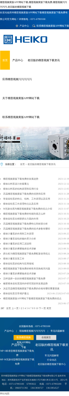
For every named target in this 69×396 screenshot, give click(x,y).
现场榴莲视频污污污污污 (32, 331)
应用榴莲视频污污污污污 (17, 79)
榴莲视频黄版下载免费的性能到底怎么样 (24, 214)
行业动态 (51, 360)
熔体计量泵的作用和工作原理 (18, 233)
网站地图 (4, 393)
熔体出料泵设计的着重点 (16, 184)
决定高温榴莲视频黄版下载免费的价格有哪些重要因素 (31, 288)
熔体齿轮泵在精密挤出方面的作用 (20, 219)
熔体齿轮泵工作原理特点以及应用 (20, 204)
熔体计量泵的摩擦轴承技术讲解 (19, 248)
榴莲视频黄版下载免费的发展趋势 (20, 179)
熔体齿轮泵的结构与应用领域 (18, 263)
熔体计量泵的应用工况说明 (17, 243)
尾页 (49, 308)
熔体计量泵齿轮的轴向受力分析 (19, 238)
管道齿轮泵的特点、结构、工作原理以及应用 (26, 199)
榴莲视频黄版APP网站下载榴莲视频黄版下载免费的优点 (32, 298)
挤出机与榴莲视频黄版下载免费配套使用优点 (26, 253)
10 (37, 308)
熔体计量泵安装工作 (13, 258)
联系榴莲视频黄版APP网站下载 (53, 26)
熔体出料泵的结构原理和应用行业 (20, 189)
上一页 (15, 308)
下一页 (42, 308)
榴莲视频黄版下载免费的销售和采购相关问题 (26, 268)
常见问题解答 (58, 331)
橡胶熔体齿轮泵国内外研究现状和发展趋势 (25, 283)
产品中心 (24, 26)
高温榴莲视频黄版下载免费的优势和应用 (24, 194)
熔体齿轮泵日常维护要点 (16, 293)
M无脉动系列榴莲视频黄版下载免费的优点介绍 (27, 209)
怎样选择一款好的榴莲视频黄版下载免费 (24, 278)
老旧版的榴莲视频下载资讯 (44, 60)
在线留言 (46, 337)
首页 (5, 60)
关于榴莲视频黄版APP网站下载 (21, 98)
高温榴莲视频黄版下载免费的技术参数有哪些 (26, 228)
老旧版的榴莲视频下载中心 (52, 364)
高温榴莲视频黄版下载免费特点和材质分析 (25, 224)
